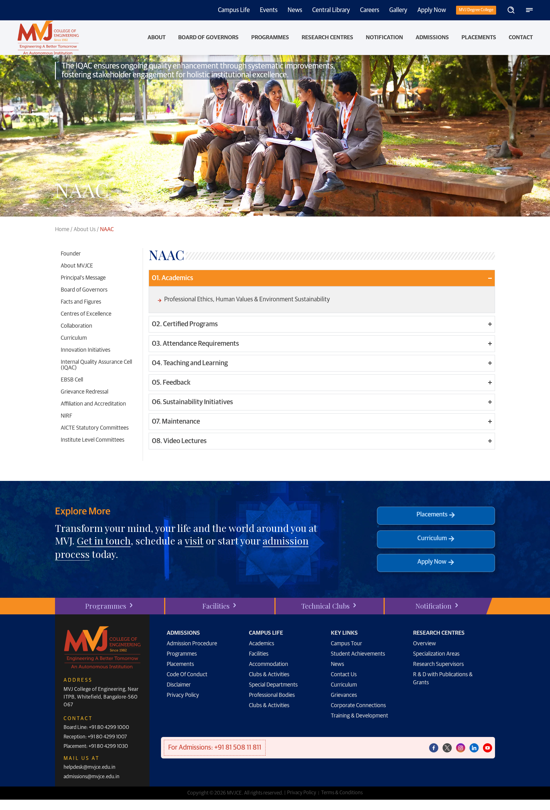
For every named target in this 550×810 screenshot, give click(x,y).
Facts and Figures (81, 302)
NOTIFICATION (384, 37)
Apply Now (431, 10)
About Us (85, 229)
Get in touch (104, 540)
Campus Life (234, 10)
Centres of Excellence (86, 314)
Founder (71, 254)
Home (62, 229)
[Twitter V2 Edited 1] (447, 747)
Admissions (432, 37)
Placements (478, 37)
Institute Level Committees (92, 440)
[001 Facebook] (433, 747)
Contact (521, 37)
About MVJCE (77, 266)
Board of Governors (208, 37)
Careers (369, 10)
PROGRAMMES (270, 37)
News (295, 10)
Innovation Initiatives (85, 350)
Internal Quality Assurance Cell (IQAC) (96, 365)
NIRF (66, 416)
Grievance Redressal (84, 392)
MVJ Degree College (476, 10)
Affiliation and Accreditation (93, 404)
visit (194, 540)
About (157, 37)
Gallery (398, 10)
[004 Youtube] (487, 747)
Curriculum (74, 338)
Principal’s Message (83, 278)
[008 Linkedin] (474, 747)
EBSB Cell (72, 380)
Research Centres (327, 37)
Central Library (331, 10)
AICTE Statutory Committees (95, 428)
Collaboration (76, 326)
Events (269, 10)
